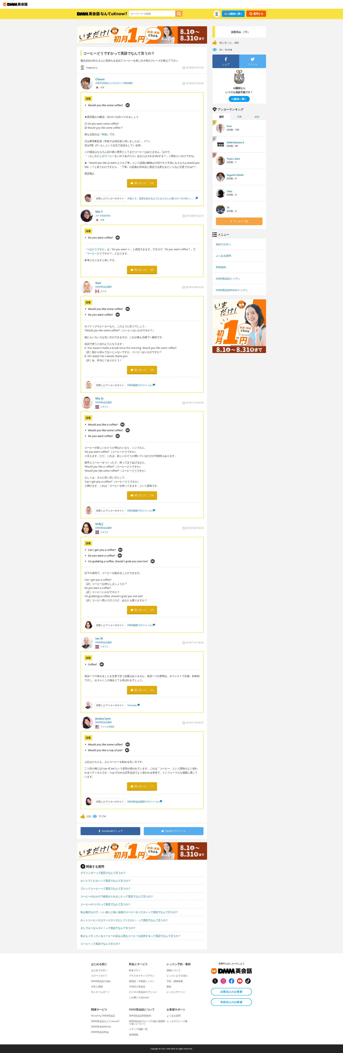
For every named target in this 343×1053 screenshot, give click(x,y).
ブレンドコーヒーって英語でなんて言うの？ (106, 888)
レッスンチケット (176, 991)
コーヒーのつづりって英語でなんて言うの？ (106, 904)
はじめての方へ (99, 970)
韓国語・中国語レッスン (142, 981)
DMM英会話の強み (101, 981)
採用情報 (133, 1034)
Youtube (131, 705)
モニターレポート (100, 991)
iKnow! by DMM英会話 (103, 1015)
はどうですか (97, 249)
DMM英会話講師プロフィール (143, 801)
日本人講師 (97, 986)
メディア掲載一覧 (138, 1029)
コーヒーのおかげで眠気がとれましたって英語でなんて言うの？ (117, 896)
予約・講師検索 (175, 981)
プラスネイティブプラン (142, 975)
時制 (104, 134)
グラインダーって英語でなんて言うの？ (103, 872)
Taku (229, 191)
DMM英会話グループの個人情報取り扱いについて (147, 1022)
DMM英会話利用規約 (140, 1015)
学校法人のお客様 (231, 1002)
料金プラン (135, 970)
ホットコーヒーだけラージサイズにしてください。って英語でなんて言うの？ (124, 920)
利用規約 (221, 267)
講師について (174, 970)
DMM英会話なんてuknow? (105, 1021)
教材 (169, 986)
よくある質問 (223, 255)
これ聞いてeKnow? (139, 997)
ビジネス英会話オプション (143, 991)
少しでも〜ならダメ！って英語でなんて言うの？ (108, 928)
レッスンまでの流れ (177, 975)
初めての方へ (223, 244)
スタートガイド (99, 975)
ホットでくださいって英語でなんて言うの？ (106, 880)
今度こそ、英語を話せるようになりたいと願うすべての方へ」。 (161, 198)
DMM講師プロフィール (139, 385)
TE (228, 207)
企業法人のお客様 (231, 991)
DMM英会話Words (101, 1026)
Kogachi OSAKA (235, 175)
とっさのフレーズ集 (177, 1021)
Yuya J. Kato (233, 158)
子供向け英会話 (137, 986)
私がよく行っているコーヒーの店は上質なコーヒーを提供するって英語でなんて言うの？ (131, 936)
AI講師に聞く (235, 13)
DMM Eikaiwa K (235, 142)
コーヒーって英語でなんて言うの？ (101, 943)
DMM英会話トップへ (228, 278)
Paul (229, 126)
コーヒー (110, 156)
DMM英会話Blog (100, 1032)
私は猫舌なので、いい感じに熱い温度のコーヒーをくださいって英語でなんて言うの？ (129, 912)
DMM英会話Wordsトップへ (232, 290)
